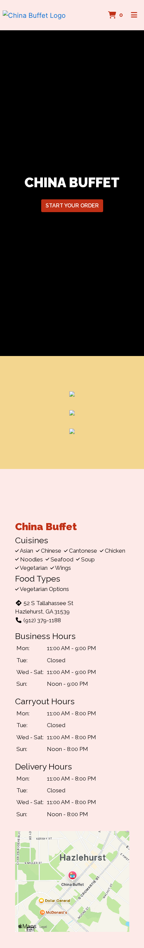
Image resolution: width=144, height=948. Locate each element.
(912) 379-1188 (42, 620)
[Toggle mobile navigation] (134, 15)
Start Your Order (72, 205)
